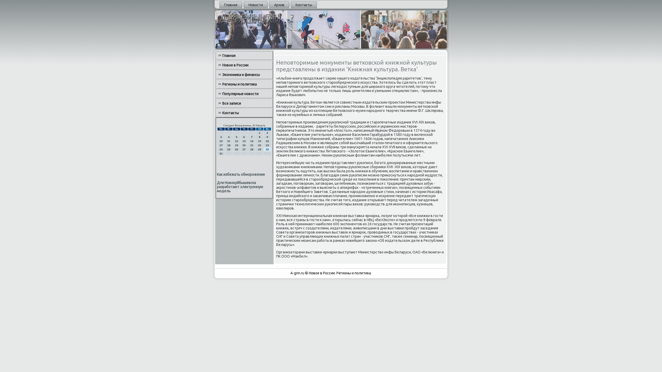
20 (244, 145)
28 (251, 149)
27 (244, 149)
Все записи (231, 103)
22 (259, 145)
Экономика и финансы (241, 75)
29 (259, 149)
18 (228, 145)
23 (267, 145)
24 (221, 149)
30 (267, 149)
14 (251, 141)
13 (244, 141)
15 (259, 141)
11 (228, 141)
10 (221, 141)
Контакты (304, 5)
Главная (230, 5)
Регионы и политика (239, 84)
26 (236, 149)
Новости (256, 5)
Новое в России (235, 65)
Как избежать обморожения (241, 174)
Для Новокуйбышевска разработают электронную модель (240, 187)
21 (251, 145)
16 (267, 141)
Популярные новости (240, 94)
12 (236, 141)
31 (221, 153)
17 (221, 145)
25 (228, 149)
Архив (279, 5)
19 (236, 145)
